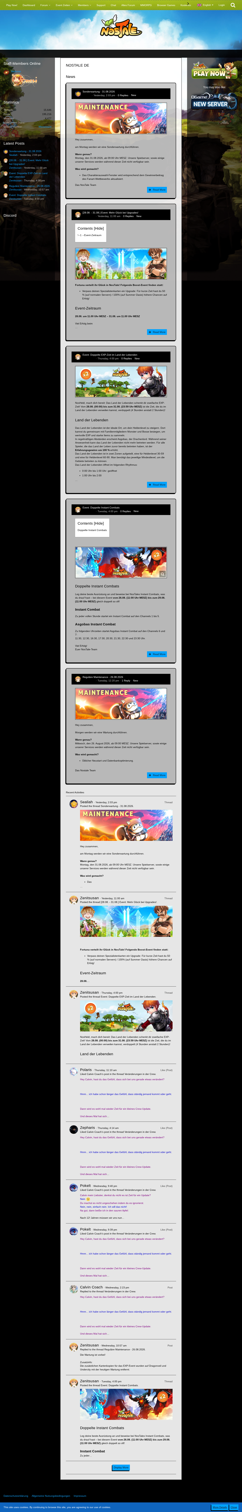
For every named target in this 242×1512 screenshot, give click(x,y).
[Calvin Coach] (73, 1310)
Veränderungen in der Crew (140, 1074)
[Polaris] (73, 1092)
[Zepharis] (73, 1150)
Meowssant (45, 126)
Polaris (86, 1070)
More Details (220, 1507)
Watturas (16, 71)
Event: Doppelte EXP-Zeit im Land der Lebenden (110, 354)
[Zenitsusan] (73, 939)
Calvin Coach (91, 1287)
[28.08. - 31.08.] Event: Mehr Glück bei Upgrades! (110, 212)
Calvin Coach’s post (98, 1074)
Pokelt (85, 1186)
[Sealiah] (73, 844)
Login (222, 5)
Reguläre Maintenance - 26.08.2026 (29, 186)
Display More (121, 1467)
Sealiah (13, 155)
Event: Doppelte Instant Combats (27, 195)
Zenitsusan (15, 167)
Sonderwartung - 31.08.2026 (25, 151)
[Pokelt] (73, 1201)
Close (234, 1507)
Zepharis (87, 1127)
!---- (90, 235)
